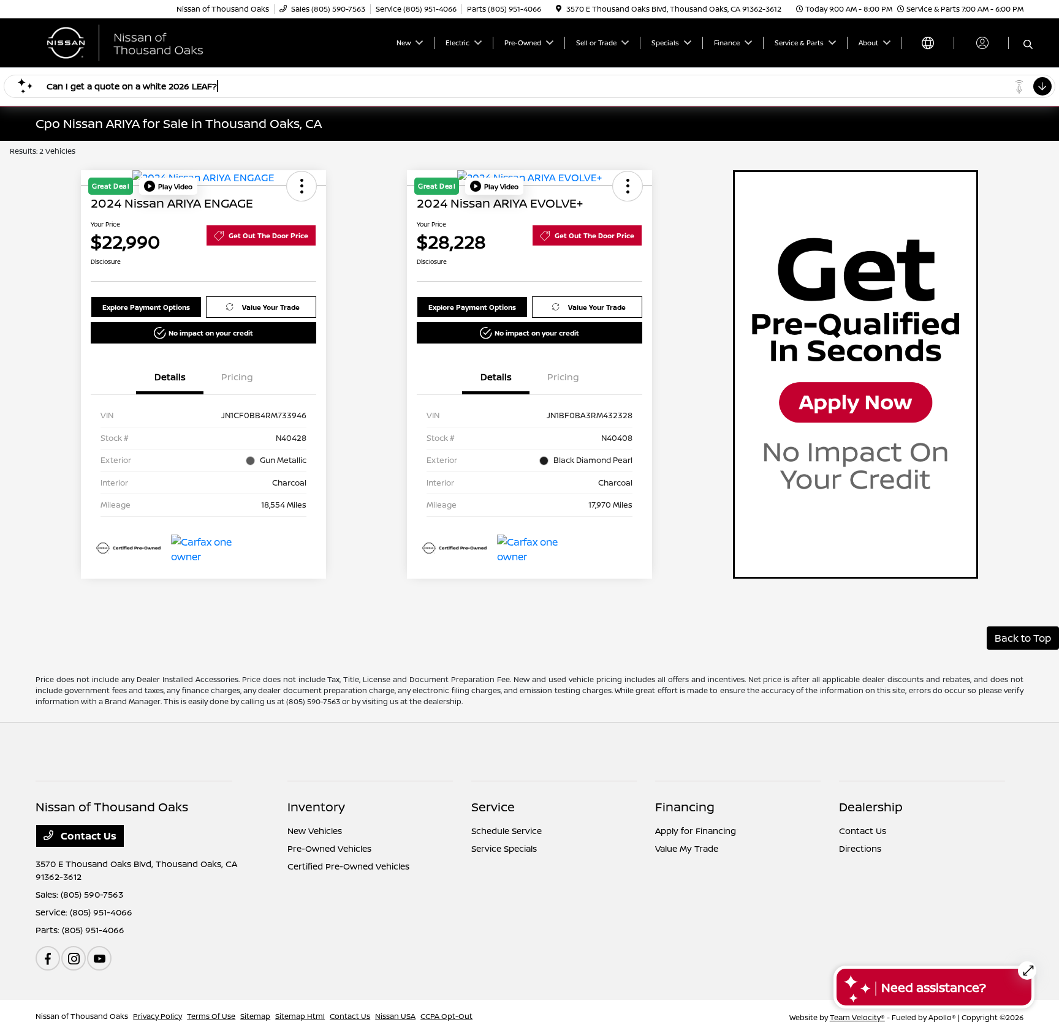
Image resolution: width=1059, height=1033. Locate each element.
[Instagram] (73, 958)
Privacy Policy (157, 1016)
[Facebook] (48, 958)
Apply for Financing (695, 830)
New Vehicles (314, 830)
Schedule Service (506, 830)
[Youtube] (99, 958)
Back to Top (1023, 638)
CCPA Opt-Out (446, 1016)
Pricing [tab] (237, 376)
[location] (558, 9)
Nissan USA (395, 1016)
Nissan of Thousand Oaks (82, 1016)
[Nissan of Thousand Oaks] (141, 41)
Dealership (871, 806)
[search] (1028, 44)
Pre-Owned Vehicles (329, 848)
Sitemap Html (300, 1016)
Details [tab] (170, 376)
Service (493, 806)
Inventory (316, 806)
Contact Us (87, 836)
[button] (168, 186)
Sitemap (255, 1016)
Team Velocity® (857, 1017)
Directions (860, 848)
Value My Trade (686, 848)
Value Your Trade (271, 307)
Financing (685, 806)
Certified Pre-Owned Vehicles (348, 866)
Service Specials (504, 848)
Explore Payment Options (146, 307)
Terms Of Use (211, 1016)
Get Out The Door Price (268, 235)
